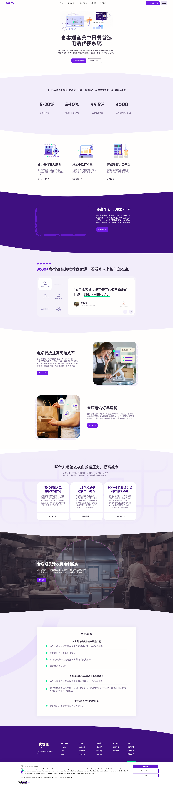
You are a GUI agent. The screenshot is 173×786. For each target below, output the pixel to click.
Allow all (145, 766)
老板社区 (94, 3)
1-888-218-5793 (153, 3)
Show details (25, 782)
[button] (62, 3)
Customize (144, 771)
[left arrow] (125, 312)
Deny (145, 775)
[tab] (45, 284)
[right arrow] (131, 312)
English (164, 3)
